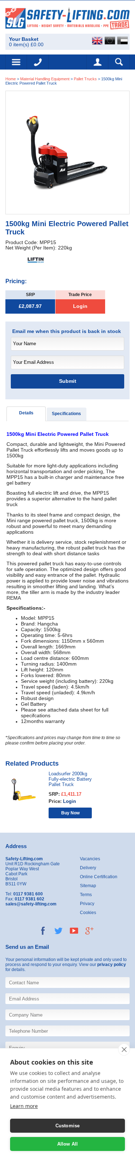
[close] (124, 1049)
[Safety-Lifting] (67, 18)
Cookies (88, 912)
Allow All (67, 1144)
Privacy (87, 903)
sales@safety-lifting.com (31, 904)
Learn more (24, 1106)
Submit (67, 381)
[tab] (26, 413)
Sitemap (88, 885)
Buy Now (70, 812)
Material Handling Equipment (44, 79)
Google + (89, 930)
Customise (67, 1125)
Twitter (58, 930)
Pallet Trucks (86, 79)
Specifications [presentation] (66, 413)
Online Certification (98, 876)
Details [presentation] (26, 412)
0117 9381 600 (38, 62)
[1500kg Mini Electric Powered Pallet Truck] (67, 152)
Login (80, 306)
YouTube (74, 930)
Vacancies (90, 858)
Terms (86, 894)
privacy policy (111, 964)
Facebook (43, 930)
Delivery (88, 867)
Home (10, 79)
